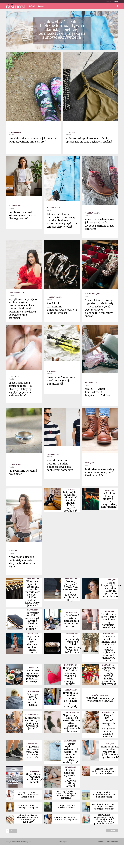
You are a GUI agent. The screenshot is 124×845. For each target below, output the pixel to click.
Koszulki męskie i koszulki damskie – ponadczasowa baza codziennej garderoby (60, 465)
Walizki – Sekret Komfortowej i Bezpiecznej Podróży (97, 392)
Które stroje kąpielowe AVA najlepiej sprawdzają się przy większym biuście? (89, 140)
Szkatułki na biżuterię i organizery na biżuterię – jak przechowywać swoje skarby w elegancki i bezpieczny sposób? (99, 308)
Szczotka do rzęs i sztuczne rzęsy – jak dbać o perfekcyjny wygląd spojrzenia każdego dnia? (21, 389)
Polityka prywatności (112, 841)
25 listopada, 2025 (53, 208)
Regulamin (100, 841)
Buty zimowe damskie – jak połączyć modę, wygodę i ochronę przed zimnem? (99, 224)
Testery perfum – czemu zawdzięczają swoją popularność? (61, 380)
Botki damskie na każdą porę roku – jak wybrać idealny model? (99, 472)
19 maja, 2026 (70, 132)
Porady (11, 135)
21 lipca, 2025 (51, 371)
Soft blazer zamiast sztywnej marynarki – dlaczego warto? (22, 215)
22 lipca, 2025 (14, 376)
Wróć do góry (63, 841)
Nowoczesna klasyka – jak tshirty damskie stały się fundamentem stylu (22, 561)
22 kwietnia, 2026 (15, 206)
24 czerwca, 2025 (91, 382)
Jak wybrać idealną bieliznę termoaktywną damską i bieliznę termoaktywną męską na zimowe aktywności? (62, 220)
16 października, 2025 (54, 297)
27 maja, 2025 (89, 463)
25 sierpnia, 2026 (15, 132)
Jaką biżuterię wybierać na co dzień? (23, 472)
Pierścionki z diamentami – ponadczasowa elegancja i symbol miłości (62, 308)
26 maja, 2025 (13, 550)
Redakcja (108, 1)
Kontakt (116, 1)
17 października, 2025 (92, 213)
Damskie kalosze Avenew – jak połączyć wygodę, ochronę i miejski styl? (33, 140)
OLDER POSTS (112, 830)
